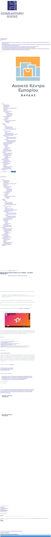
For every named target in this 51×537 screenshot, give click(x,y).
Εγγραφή (6, 139)
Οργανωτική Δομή (6, 104)
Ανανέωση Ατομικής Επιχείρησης (11, 137)
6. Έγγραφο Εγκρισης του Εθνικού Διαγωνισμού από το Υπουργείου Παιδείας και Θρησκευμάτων (13, 346)
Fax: (2, 509)
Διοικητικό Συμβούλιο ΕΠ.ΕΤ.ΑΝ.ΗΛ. (10, 120)
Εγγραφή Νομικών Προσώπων (11, 141)
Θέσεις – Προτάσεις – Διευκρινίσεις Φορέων (10, 183)
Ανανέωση (6, 136)
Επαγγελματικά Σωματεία (7, 161)
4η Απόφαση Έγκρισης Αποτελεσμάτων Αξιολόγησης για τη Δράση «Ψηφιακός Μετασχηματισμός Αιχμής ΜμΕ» (18, 47)
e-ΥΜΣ (6, 132)
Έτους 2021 (6, 117)
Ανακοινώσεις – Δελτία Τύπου (8, 228)
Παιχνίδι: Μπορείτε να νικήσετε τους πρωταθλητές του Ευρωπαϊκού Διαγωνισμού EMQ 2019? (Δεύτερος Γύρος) (17, 377)
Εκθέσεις (5, 165)
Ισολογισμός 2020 (9, 113)
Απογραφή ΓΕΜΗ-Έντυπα (9, 127)
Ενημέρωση (3, 151)
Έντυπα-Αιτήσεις (6, 148)
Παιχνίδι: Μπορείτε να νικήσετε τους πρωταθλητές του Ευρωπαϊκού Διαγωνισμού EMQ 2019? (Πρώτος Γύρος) (17, 376)
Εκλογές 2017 (5, 110)
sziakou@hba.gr (21, 308)
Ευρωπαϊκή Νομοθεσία (7, 167)
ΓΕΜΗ (4, 124)
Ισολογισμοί (7, 112)
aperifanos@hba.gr (26, 308)
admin (14, 270)
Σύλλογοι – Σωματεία (5, 159)
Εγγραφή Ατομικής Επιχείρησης (11, 140)
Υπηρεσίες (3, 123)
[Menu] (11, 111)
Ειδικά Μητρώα (6, 144)
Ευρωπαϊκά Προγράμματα (8, 155)
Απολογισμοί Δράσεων (7, 116)
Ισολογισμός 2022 (9, 115)
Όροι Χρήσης (2, 531)
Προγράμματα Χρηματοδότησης (7, 168)
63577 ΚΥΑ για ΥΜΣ (8, 206)
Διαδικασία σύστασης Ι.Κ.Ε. (9, 133)
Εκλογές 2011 (5, 109)
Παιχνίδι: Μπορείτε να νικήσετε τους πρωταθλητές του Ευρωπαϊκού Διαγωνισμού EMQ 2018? (15, 378)
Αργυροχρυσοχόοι (7, 147)
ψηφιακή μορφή (12, 364)
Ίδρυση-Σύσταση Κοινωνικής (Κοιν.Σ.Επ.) (11, 134)
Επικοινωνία (4, 169)
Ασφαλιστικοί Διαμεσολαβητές (8, 135)
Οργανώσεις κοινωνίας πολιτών (8, 142)
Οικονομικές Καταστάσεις (7, 111)
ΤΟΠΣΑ (8, 122)
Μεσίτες (6, 146)
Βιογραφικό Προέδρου (7, 105)
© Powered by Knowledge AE (4, 532)
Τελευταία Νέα (6, 106)
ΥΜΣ (4, 205)
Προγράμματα (7, 121)
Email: (4, 510)
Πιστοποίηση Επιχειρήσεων (8, 149)
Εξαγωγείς (6, 145)
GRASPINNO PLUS (8, 157)
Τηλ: (4, 508)
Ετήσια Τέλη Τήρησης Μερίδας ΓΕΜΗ (10, 128)
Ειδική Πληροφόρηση (5, 162)
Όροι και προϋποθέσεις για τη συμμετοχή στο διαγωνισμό (9, 343)
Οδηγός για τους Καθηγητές (5, 342)
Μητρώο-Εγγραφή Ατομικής (8, 143)
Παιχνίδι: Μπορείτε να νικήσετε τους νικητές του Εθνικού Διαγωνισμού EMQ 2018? (13, 379)
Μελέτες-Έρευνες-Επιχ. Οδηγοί (8, 166)
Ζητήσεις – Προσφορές (7, 163)
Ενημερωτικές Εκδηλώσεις (7, 154)
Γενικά (6, 125)
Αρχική (3, 103)
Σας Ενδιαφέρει (6, 158)
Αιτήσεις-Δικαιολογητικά (8, 126)
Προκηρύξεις (5, 164)
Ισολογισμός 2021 (9, 114)
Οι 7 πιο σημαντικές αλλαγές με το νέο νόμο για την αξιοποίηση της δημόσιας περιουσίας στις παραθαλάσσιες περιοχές (20, 46)
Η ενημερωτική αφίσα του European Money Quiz (7, 341)
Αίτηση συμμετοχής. (4, 345)
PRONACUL (6, 156)
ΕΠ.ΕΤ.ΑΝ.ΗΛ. (5, 119)
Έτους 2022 (7, 118)
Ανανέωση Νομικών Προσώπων (11, 138)
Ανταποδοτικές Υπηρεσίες (7, 150)
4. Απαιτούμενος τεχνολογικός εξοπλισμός (6, 344)
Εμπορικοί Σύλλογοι (6, 160)
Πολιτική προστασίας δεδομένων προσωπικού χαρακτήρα (14, 531)
